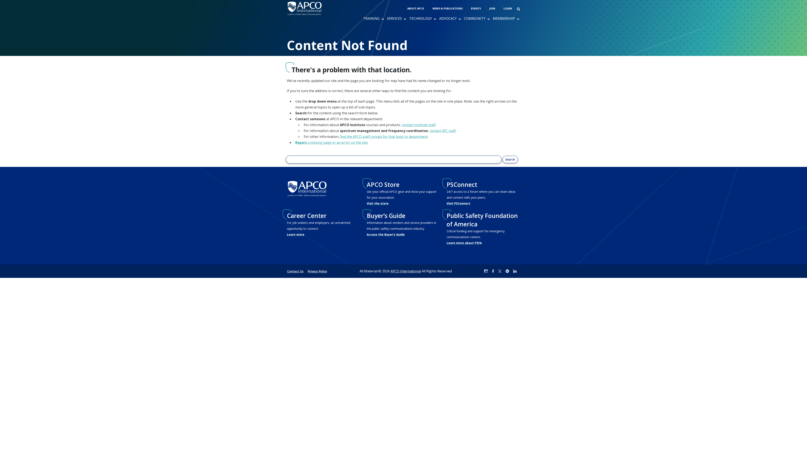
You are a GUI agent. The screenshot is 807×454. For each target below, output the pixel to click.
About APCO (415, 8)
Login (508, 8)
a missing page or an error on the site (331, 142)
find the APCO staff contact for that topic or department (384, 136)
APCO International (405, 271)
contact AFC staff (443, 130)
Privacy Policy (317, 271)
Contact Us (295, 271)
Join (492, 8)
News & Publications (448, 8)
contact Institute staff (419, 125)
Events (476, 8)
